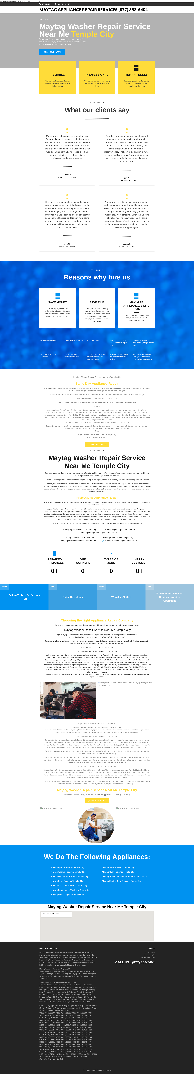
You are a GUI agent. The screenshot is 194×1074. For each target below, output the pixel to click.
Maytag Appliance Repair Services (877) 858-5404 (93, 9)
